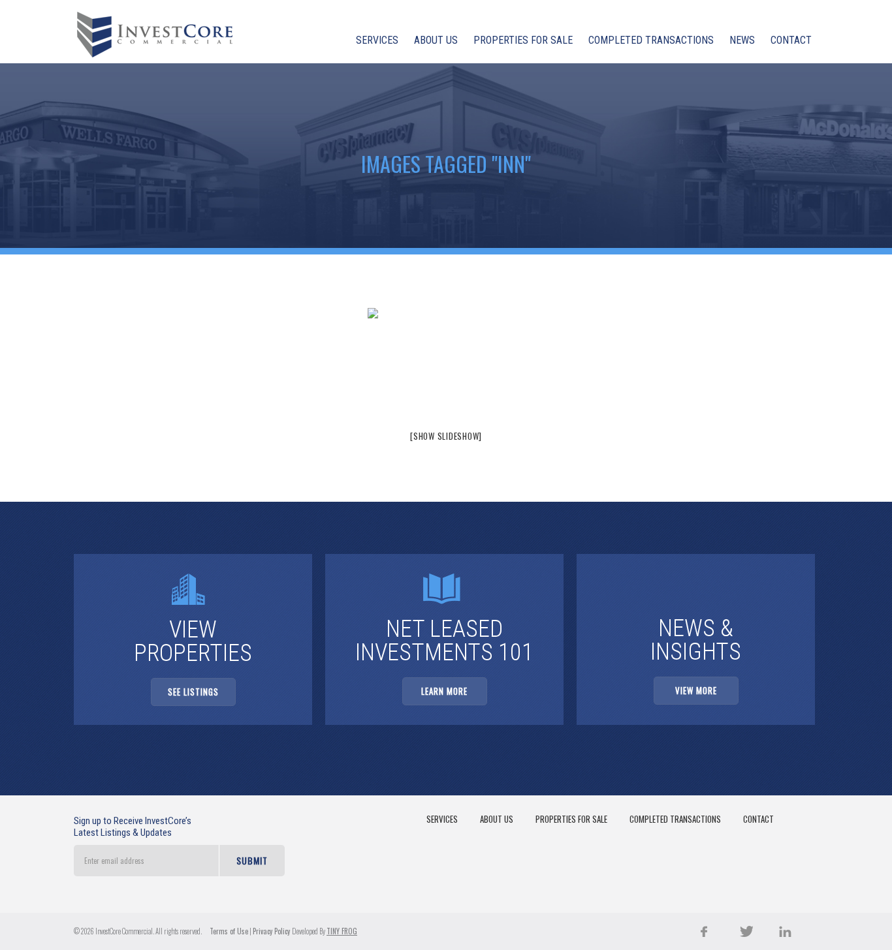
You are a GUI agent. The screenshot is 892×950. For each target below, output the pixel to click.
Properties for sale (571, 818)
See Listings (193, 691)
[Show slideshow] (446, 435)
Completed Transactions (675, 818)
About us (496, 818)
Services (442, 818)
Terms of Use (229, 931)
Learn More (444, 690)
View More (696, 690)
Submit (252, 860)
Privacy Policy (272, 931)
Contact (758, 818)
